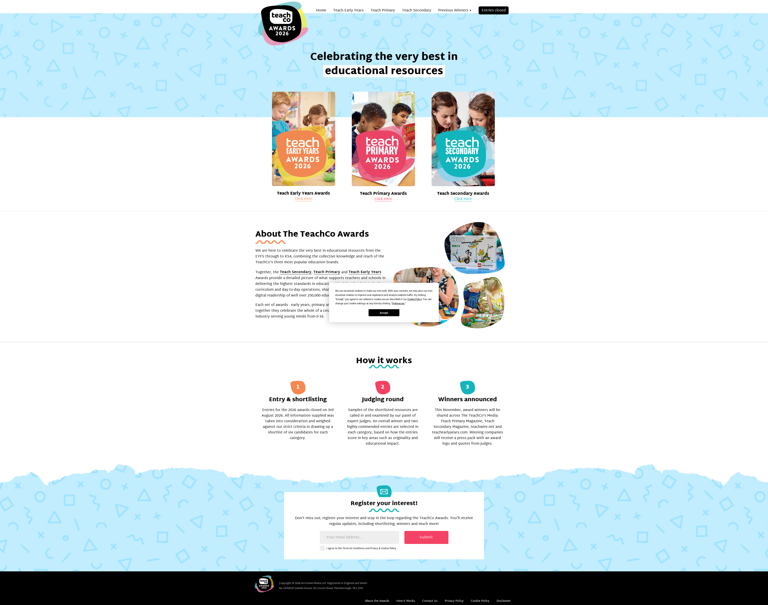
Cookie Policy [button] (414, 299)
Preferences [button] (398, 303)
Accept (384, 312)
